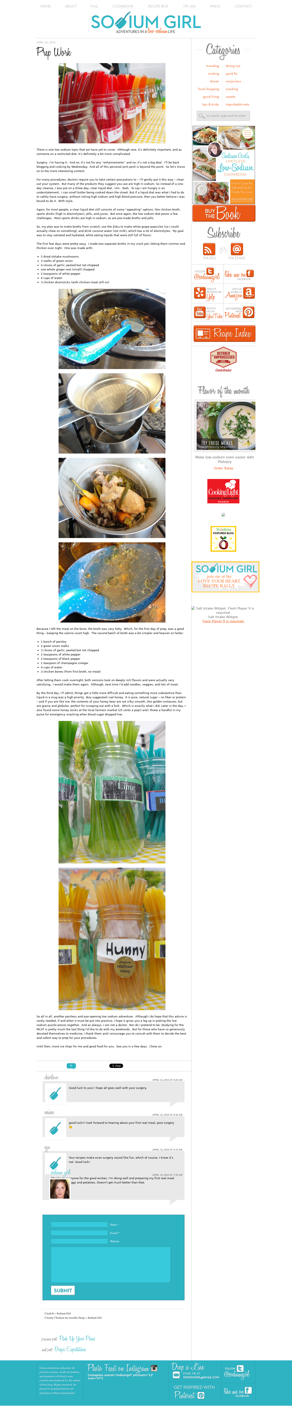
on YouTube (208, 313)
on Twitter (207, 275)
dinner (214, 81)
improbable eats (237, 104)
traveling (212, 66)
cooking (213, 74)
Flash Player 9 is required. (223, 621)
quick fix (231, 74)
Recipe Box (158, 6)
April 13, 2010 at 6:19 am (167, 1149)
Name (114, 1224)
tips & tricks (210, 104)
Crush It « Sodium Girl (58, 1313)
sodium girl (60, 1172)
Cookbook (123, 6)
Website (114, 1241)
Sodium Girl (146, 23)
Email (237, 251)
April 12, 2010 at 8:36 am (167, 1114)
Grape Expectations (70, 1349)
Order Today (223, 468)
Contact (244, 6)
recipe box (233, 81)
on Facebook (239, 275)
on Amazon (239, 294)
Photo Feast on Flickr (145, 1368)
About (71, 6)
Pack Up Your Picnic (77, 1338)
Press (215, 6)
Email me (196, 1375)
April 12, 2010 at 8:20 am (167, 1080)
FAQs (94, 6)
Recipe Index (224, 333)
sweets (231, 97)
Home (45, 6)
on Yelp (207, 294)
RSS (210, 251)
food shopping (208, 89)
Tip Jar (189, 6)
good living (211, 97)
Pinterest (189, 1395)
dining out (233, 66)
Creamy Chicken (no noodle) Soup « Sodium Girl (73, 1318)
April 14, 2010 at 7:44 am (167, 1175)
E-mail (115, 1233)
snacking (232, 89)
